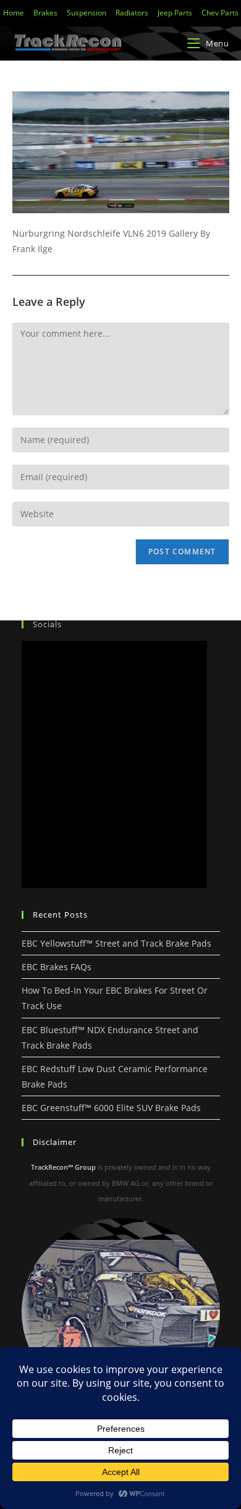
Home (13, 12)
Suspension (86, 12)
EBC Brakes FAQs (56, 967)
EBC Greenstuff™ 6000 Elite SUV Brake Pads (111, 1108)
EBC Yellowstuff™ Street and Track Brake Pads (116, 943)
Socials (47, 624)
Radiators (132, 12)
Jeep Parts (175, 12)
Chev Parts (220, 12)
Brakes (45, 12)
